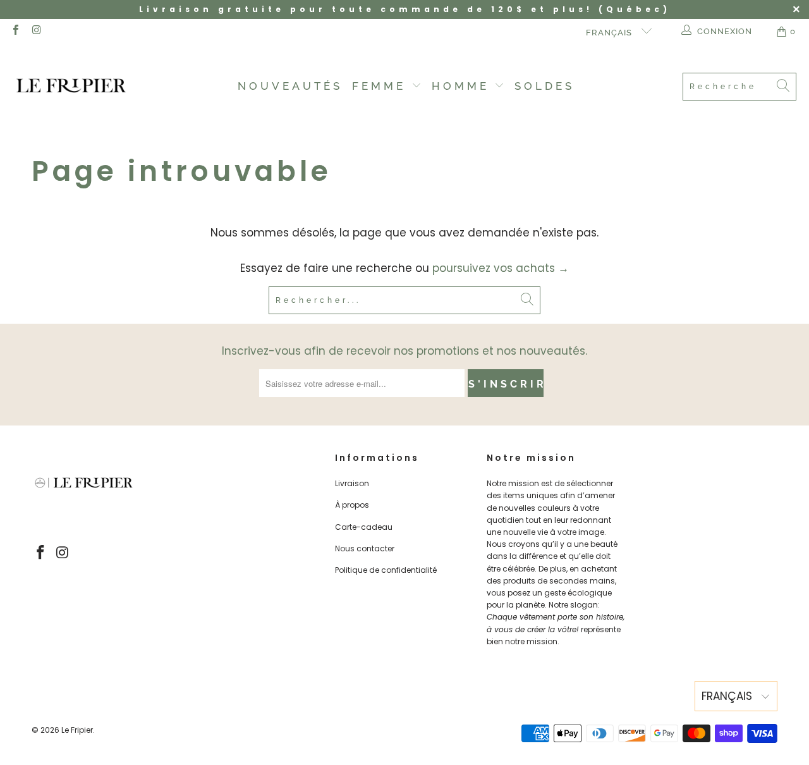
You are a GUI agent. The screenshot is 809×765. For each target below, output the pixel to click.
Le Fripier (77, 730)
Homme (463, 86)
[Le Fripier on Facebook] (15, 31)
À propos (352, 504)
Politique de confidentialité (386, 570)
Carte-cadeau (363, 527)
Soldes (544, 86)
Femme (381, 86)
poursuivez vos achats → (500, 268)
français (610, 32)
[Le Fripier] (71, 87)
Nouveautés (290, 86)
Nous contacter (364, 548)
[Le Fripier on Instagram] (36, 31)
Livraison (352, 483)
